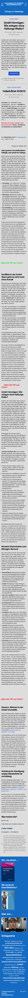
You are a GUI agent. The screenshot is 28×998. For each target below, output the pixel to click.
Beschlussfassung (7, 945)
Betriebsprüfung (17, 945)
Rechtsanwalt (11, 849)
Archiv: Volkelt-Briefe (14, 87)
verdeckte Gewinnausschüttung (12, 980)
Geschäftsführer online (19, 957)
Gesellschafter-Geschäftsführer (14, 961)
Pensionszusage (8, 973)
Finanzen (22, 950)
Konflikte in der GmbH (16, 842)
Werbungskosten (13, 982)
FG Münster (17, 950)
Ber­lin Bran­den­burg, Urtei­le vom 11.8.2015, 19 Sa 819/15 (13, 789)
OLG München (21, 972)
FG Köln (5, 840)
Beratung (21, 837)
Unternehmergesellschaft (14, 977)
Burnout (5, 839)
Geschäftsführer (14, 954)
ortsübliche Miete (22, 847)
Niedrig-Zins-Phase (13, 847)
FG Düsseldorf (7, 950)
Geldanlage (10, 78)
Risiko (14, 80)
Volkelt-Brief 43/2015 (14, 91)
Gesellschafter (18, 959)
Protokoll (5, 849)
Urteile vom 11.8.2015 (13, 850)
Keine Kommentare (15, 34)
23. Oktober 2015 (19, 32)
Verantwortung (22, 850)
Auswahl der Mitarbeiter (13, 837)
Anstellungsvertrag (12, 943)
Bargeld (5, 78)
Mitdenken (5, 847)
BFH (7, 947)
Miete (9, 845)
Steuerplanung (11, 975)
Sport (19, 849)
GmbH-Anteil (7, 967)
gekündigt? (19, 952)
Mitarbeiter (19, 845)
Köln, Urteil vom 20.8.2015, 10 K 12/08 (10, 731)
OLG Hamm (9, 971)
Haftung (10, 80)
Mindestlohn (14, 845)
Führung (9, 840)
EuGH (22, 948)
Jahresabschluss (6, 969)
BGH (11, 947)
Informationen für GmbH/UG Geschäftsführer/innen (14, 3)
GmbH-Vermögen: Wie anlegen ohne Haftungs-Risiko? (14, 25)
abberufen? (7, 941)
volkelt (10, 32)
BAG (21, 943)
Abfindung (13, 941)
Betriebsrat (23, 945)
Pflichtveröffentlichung (18, 973)
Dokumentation (11, 839)
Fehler (23, 839)
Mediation (5, 845)
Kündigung (15, 969)
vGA (4, 852)
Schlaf (16, 849)
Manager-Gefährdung (19, 844)
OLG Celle (5, 971)
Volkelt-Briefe (14, 19)
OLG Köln (14, 971)
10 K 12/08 (5, 835)
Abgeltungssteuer (19, 941)
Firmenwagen (9, 952)
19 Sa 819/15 (12, 835)
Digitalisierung (17, 948)
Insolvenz (21, 967)
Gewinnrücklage (16, 78)
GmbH (20, 964)
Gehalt (15, 952)
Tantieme (17, 975)
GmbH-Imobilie (6, 842)
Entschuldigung (18, 839)
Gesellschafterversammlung (11, 964)
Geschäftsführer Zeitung (10, 959)
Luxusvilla (12, 844)
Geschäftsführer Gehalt (8, 957)
